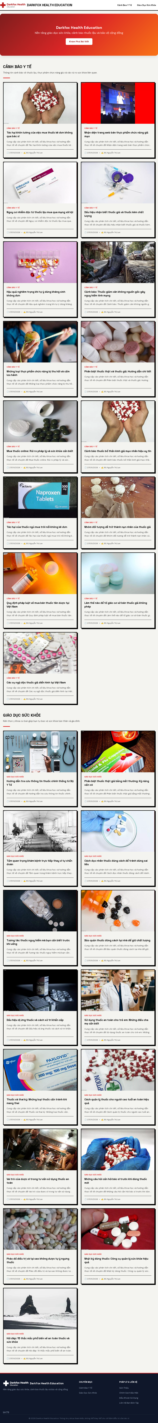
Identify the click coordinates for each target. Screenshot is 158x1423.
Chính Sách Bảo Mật (128, 1393)
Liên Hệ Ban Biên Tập (129, 1403)
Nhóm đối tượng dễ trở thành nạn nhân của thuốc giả (117, 527)
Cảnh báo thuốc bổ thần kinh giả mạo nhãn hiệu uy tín (117, 451)
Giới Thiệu (124, 1388)
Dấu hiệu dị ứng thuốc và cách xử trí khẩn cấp (35, 1020)
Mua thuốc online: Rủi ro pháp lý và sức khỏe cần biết (40, 451)
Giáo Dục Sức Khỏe (146, 5)
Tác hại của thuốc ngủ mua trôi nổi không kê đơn (37, 527)
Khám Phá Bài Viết (79, 41)
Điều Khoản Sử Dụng (128, 1398)
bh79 (6, 1412)
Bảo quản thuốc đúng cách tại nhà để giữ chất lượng (117, 940)
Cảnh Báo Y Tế (124, 5)
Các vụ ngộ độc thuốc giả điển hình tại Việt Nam (36, 682)
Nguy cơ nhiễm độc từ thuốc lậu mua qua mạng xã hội (40, 212)
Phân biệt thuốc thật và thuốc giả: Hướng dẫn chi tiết (117, 371)
